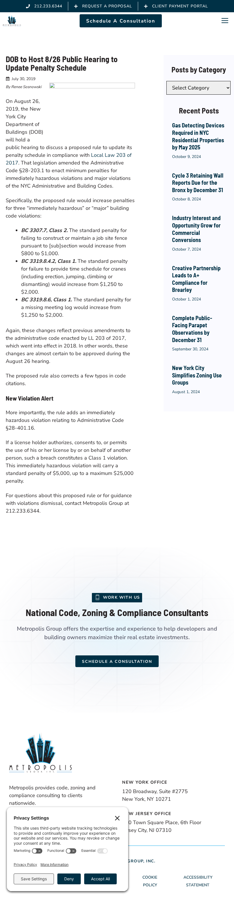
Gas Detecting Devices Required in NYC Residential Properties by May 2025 (198, 136)
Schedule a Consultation (117, 661)
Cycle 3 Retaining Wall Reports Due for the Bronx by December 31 (197, 182)
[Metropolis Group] (12, 20)
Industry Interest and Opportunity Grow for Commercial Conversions (196, 228)
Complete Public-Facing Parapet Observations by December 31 (192, 328)
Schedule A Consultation (120, 21)
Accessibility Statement (197, 881)
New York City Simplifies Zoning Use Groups (197, 375)
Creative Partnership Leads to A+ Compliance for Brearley (196, 279)
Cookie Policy (149, 881)
